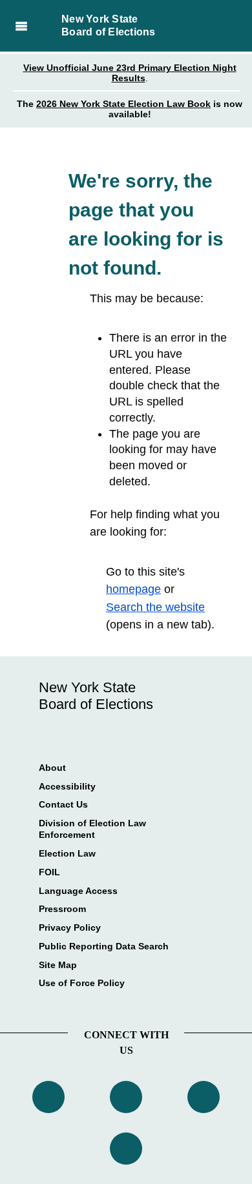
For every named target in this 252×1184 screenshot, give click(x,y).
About (52, 767)
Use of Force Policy (82, 983)
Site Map (58, 965)
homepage (133, 589)
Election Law (67, 853)
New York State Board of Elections (108, 25)
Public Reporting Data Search (104, 946)
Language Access (78, 891)
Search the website (155, 607)
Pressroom (62, 909)
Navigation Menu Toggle (21, 26)
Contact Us (63, 804)
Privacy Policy (70, 927)
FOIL (49, 872)
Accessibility (67, 786)
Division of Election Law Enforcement (92, 829)
